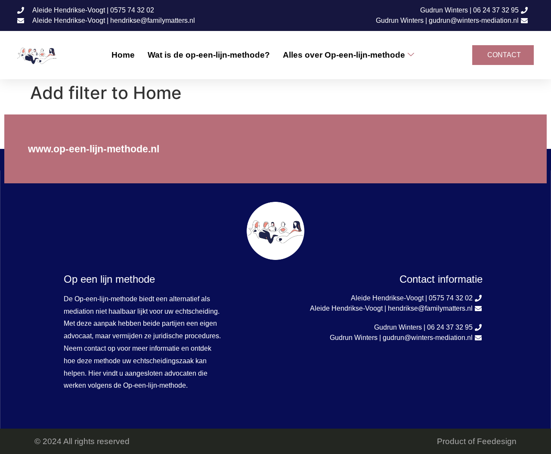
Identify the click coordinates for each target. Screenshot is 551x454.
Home (123, 54)
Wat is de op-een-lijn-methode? (209, 54)
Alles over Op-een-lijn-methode (344, 54)
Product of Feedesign (477, 441)
